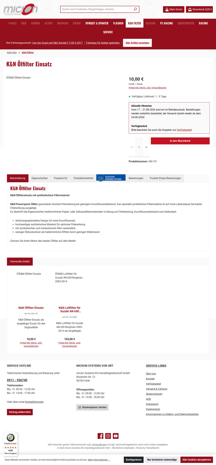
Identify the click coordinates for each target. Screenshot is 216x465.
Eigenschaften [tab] (40, 178)
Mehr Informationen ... (99, 460)
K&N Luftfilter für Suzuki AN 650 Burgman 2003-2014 (69, 309)
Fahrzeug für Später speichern (103, 42)
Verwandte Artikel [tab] (20, 261)
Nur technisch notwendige (162, 459)
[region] (64, 110)
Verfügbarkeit (184, 129)
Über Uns (151, 373)
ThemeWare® (152, 448)
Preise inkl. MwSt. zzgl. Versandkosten (147, 87)
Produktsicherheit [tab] (83, 178)
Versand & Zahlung (156, 388)
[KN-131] (64, 110)
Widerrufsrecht (154, 393)
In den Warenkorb (180, 140)
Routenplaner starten (94, 407)
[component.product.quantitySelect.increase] (146, 147)
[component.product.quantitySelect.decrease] (132, 147)
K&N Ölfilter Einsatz (31, 307)
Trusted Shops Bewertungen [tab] (165, 178)
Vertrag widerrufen (20, 412)
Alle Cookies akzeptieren (196, 459)
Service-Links (156, 365)
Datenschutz (153, 409)
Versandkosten (99, 444)
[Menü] (16, 434)
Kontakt (150, 378)
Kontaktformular (34, 401)
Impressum (152, 404)
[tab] (17, 178)
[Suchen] (135, 9)
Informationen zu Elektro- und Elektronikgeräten (172, 414)
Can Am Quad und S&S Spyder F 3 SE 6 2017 (57, 42)
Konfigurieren (134, 459)
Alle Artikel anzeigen (137, 42)
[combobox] (96, 9)
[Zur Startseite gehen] (20, 9)
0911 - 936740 (17, 380)
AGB (148, 399)
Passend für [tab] (60, 178)
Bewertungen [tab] (136, 178)
